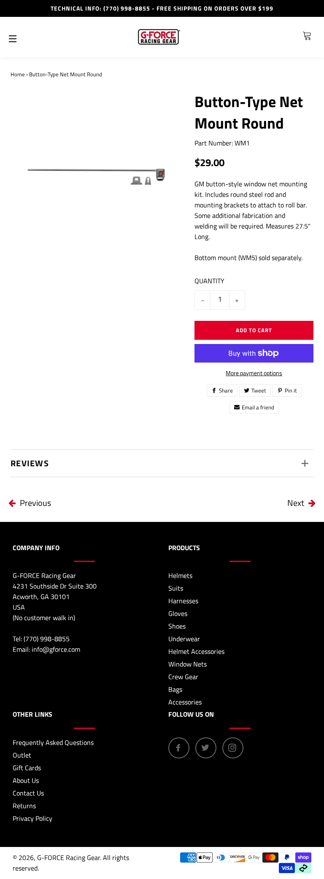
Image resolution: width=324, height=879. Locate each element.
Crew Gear (183, 677)
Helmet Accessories (196, 651)
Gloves (177, 613)
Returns (24, 806)
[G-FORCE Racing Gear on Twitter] (205, 747)
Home (18, 74)
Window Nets (187, 664)
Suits (175, 588)
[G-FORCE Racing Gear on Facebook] (178, 747)
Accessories (185, 702)
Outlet (22, 755)
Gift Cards (27, 768)
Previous (35, 502)
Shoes (177, 626)
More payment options (254, 372)
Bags (175, 689)
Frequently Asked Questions (53, 742)
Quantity (209, 281)
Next (295, 502)
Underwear (184, 639)
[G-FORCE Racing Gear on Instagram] (232, 747)
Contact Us (28, 793)
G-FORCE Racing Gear (68, 857)
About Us (26, 780)
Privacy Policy (32, 818)
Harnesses (183, 601)
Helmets (180, 575)
